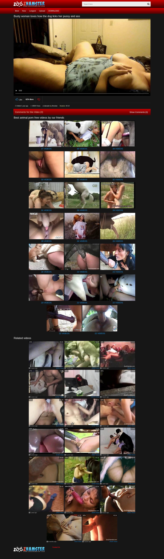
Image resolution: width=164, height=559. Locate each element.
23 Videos (82, 272)
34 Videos (118, 149)
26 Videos (82, 241)
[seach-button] (148, 4)
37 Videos (46, 149)
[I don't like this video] (39, 99)
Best (17, 11)
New (24, 11)
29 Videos (82, 210)
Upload (42, 11)
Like (20, 100)
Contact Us (56, 547)
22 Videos (82, 303)
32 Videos (82, 179)
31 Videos (46, 210)
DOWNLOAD (53, 11)
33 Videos (46, 179)
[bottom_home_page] (32, 549)
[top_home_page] (30, 4)
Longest (32, 11)
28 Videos (118, 210)
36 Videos (82, 149)
